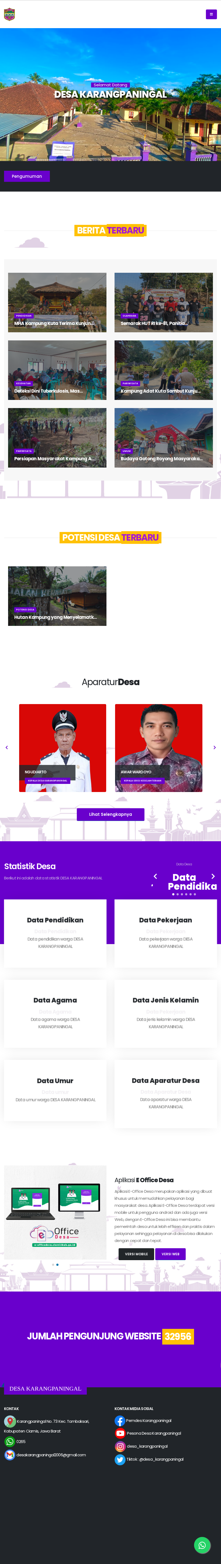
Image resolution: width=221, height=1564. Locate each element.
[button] (173, 894)
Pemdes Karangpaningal (148, 1420)
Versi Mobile (136, 1254)
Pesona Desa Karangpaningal (153, 1433)
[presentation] (6, 748)
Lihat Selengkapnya (110, 814)
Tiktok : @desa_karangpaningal (155, 1459)
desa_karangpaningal (146, 1446)
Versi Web (170, 1254)
